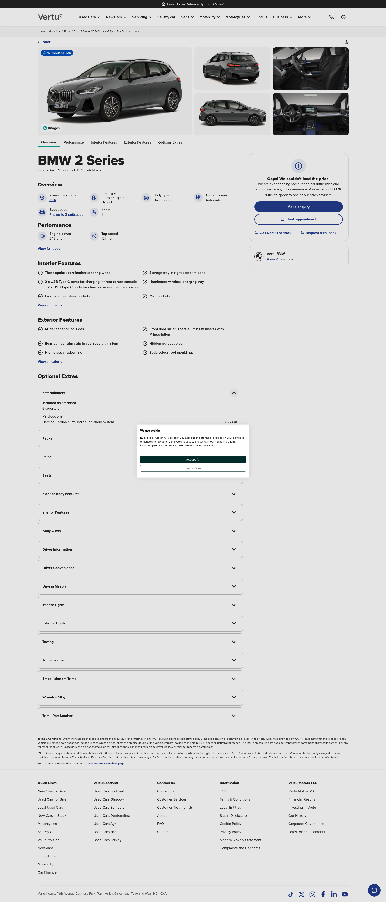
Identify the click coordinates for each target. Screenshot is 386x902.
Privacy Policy (207, 445)
